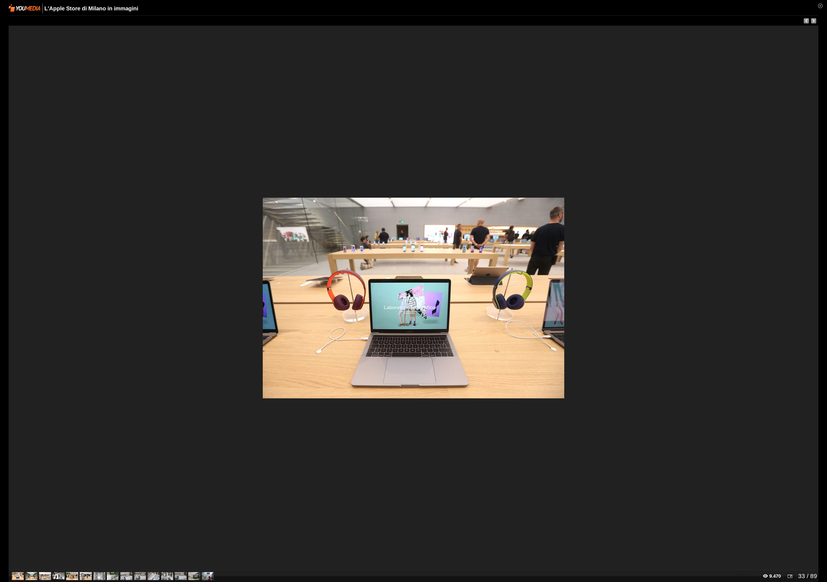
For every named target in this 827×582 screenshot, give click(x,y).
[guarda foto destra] (494, 298)
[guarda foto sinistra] (90, 298)
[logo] (24, 8)
